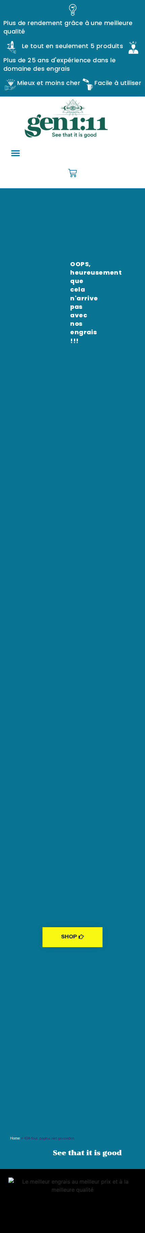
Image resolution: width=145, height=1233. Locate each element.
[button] (15, 153)
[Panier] (72, 174)
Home (15, 1138)
